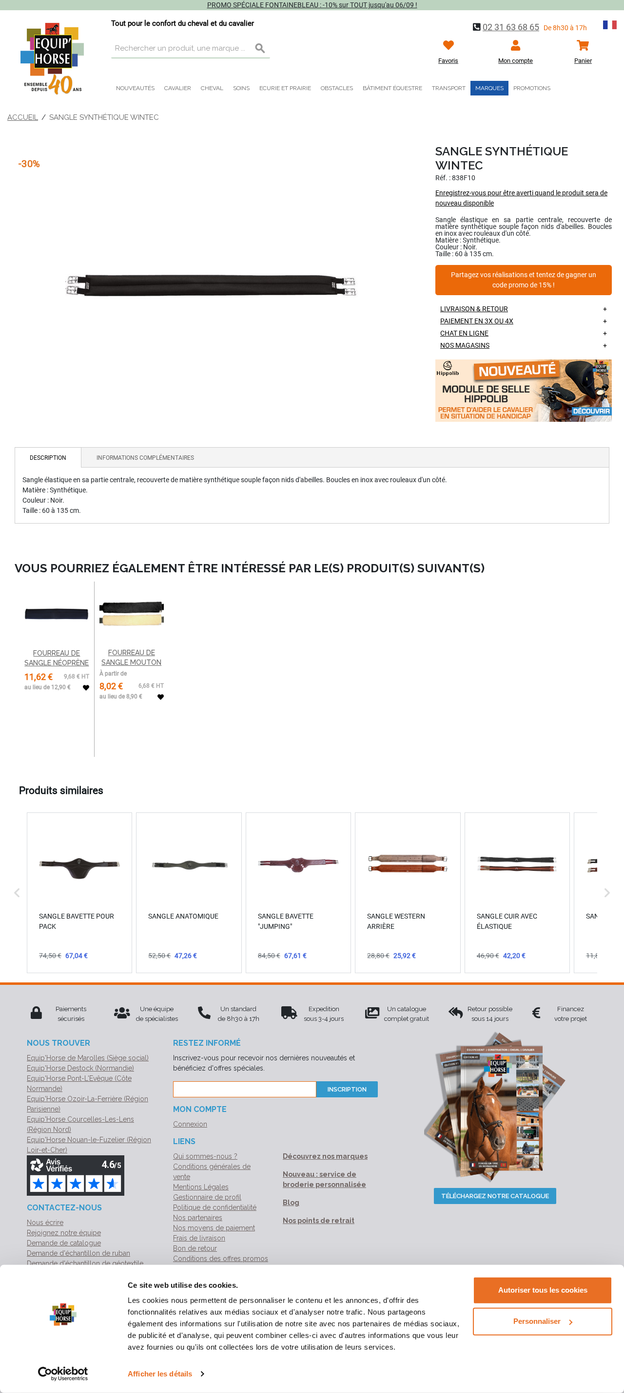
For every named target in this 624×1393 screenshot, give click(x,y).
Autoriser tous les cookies (542, 1290)
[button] (17, 892)
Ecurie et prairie (285, 88)
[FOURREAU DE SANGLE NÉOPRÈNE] (56, 614)
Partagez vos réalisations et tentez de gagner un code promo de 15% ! (523, 280)
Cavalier (177, 88)
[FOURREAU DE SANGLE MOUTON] (131, 614)
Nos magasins (464, 345)
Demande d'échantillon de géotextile (85, 1263)
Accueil (22, 117)
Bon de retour (195, 1248)
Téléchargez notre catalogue (495, 1196)
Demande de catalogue (64, 1243)
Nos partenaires (197, 1218)
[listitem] (79, 892)
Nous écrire (45, 1222)
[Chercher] (260, 48)
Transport (449, 88)
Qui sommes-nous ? (205, 1156)
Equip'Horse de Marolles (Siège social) (88, 1058)
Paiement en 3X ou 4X (476, 321)
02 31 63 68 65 (511, 27)
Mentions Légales (201, 1187)
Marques (489, 88)
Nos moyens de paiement (214, 1228)
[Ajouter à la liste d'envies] (86, 688)
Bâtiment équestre (392, 88)
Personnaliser (537, 1321)
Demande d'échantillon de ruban (78, 1253)
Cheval (212, 88)
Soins (241, 88)
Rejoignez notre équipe (64, 1233)
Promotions (531, 88)
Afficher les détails (160, 1374)
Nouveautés (135, 88)
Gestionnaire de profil (207, 1197)
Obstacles (337, 88)
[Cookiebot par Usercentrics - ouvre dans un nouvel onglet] (63, 1374)
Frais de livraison (199, 1238)
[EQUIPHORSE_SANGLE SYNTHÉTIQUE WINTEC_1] (211, 286)
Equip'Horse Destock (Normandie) (80, 1068)
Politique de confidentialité (214, 1207)
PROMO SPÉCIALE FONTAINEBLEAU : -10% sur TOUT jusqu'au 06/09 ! (312, 5)
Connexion (190, 1124)
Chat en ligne (464, 333)
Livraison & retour (474, 309)
